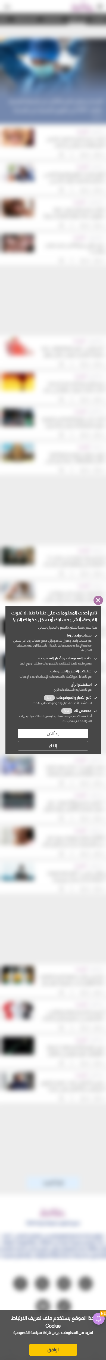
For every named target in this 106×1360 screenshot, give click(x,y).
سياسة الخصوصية (27, 1332)
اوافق (53, 1349)
